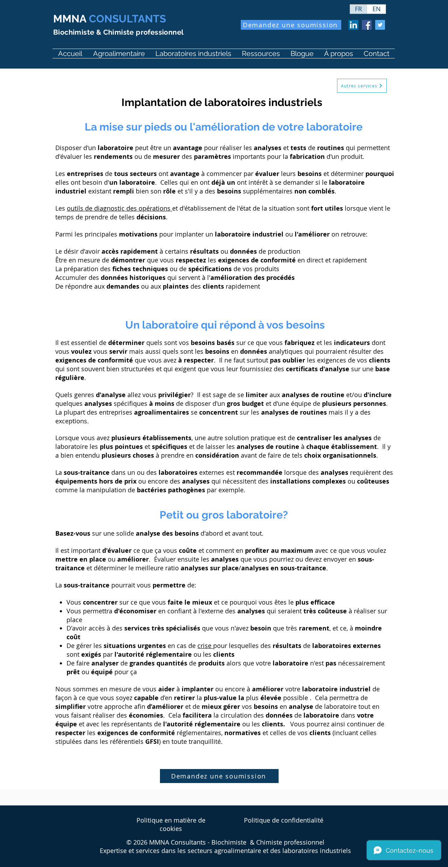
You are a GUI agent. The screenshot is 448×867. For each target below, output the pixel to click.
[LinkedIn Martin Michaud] (353, 25)
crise (205, 645)
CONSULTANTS (109, 19)
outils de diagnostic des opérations (119, 208)
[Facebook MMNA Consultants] (367, 25)
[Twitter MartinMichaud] (380, 25)
